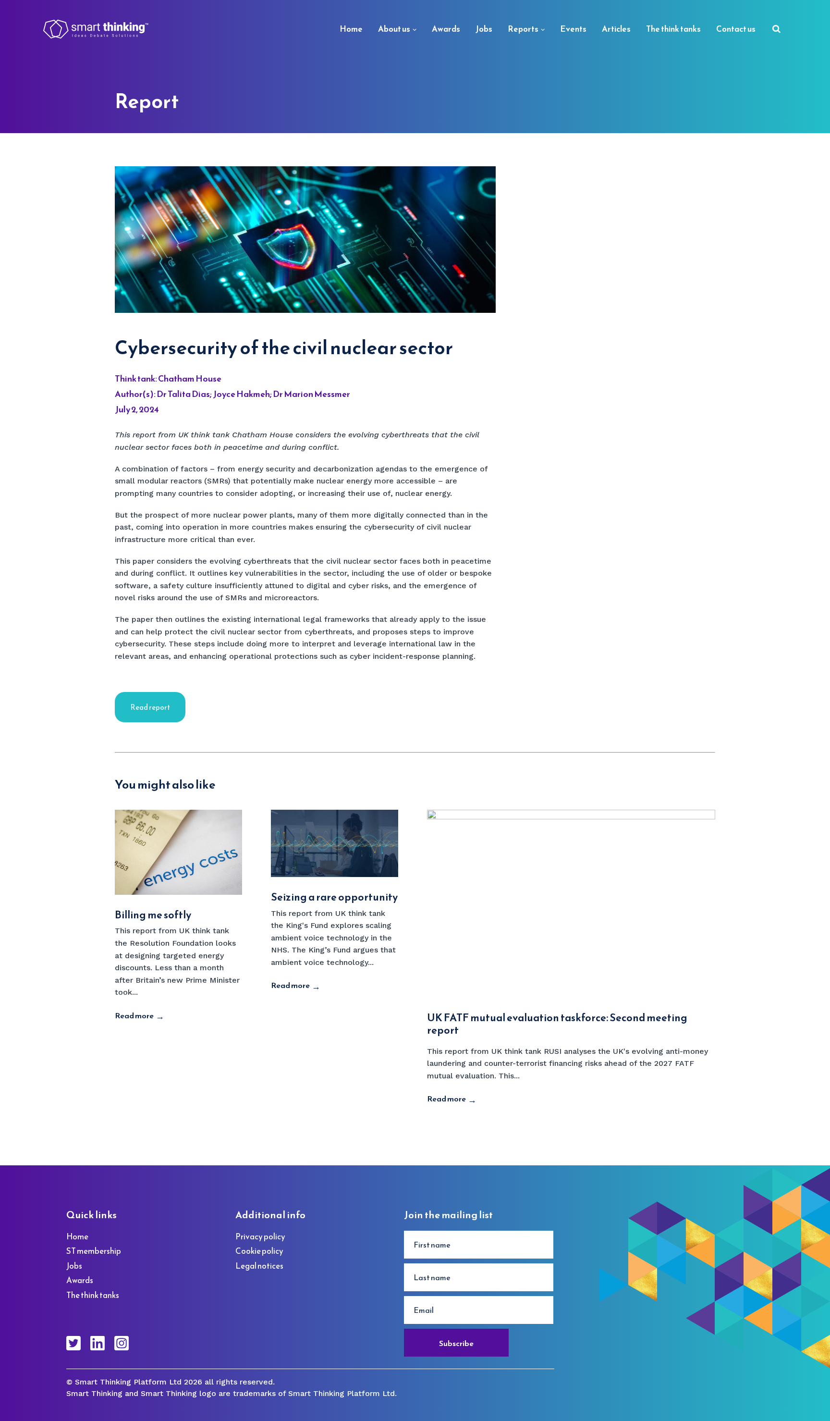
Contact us (736, 29)
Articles (616, 29)
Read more (134, 1015)
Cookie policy (259, 1251)
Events (573, 29)
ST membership (93, 1251)
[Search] (776, 29)
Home (351, 29)
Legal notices (259, 1266)
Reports (523, 29)
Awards (446, 29)
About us (394, 29)
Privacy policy (260, 1236)
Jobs (484, 29)
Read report (150, 707)
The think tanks (673, 29)
